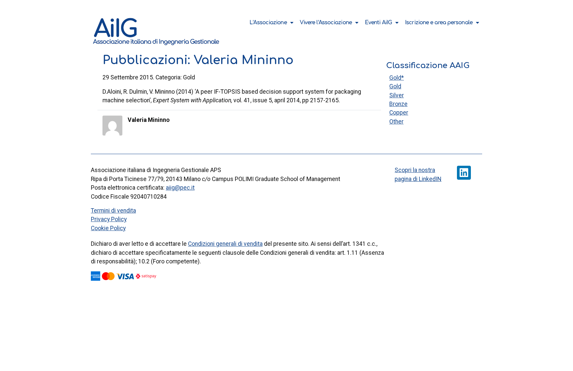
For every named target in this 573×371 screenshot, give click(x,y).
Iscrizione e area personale (439, 23)
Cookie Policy (108, 228)
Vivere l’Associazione (326, 23)
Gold (395, 86)
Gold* (396, 77)
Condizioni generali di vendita (225, 243)
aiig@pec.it (180, 187)
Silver (396, 95)
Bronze (398, 104)
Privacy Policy (109, 219)
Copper (398, 112)
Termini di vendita (113, 210)
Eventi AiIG (378, 23)
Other (396, 121)
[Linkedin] (464, 173)
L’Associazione (267, 23)
